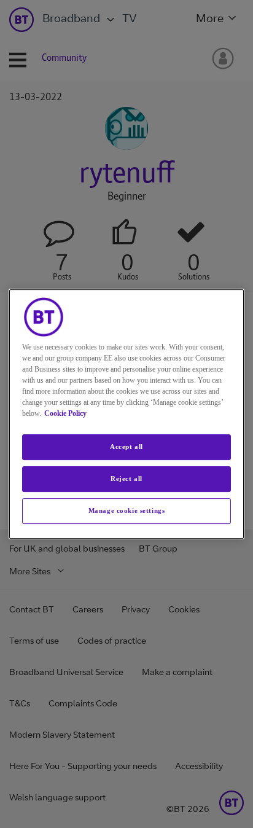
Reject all (126, 478)
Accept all (126, 446)
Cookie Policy (65, 413)
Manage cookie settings (126, 510)
